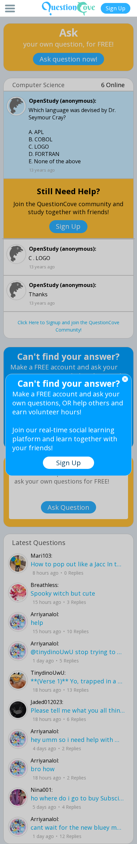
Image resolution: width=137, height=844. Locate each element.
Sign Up (115, 8)
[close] (125, 379)
